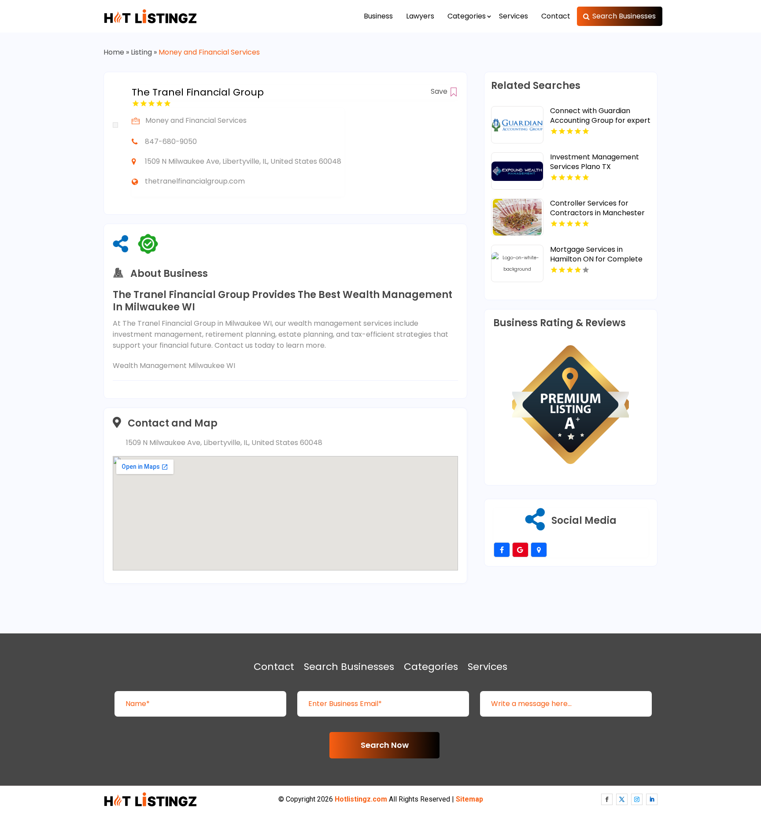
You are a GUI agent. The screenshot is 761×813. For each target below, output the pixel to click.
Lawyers (420, 16)
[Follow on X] (622, 799)
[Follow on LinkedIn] (652, 799)
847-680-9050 (171, 141)
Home (113, 52)
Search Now (385, 744)
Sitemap (469, 799)
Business (378, 16)
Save (440, 91)
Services (513, 16)
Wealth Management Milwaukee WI (174, 366)
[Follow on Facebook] (607, 799)
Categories (466, 16)
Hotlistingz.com (361, 799)
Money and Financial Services (209, 52)
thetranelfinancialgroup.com (195, 181)
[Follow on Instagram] (637, 799)
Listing (141, 52)
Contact (555, 16)
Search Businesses (624, 16)
